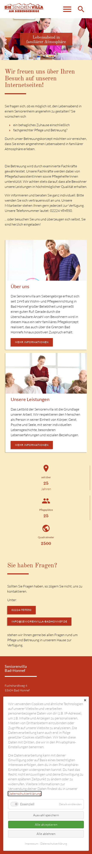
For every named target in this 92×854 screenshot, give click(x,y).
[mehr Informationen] (46, 260)
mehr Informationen (32, 342)
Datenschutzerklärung (24, 793)
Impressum (31, 843)
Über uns (20, 286)
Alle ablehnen (46, 834)
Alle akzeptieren (46, 825)
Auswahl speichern (46, 815)
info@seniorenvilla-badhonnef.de (39, 621)
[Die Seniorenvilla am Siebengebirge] (24, 9)
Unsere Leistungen (30, 399)
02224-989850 (21, 609)
